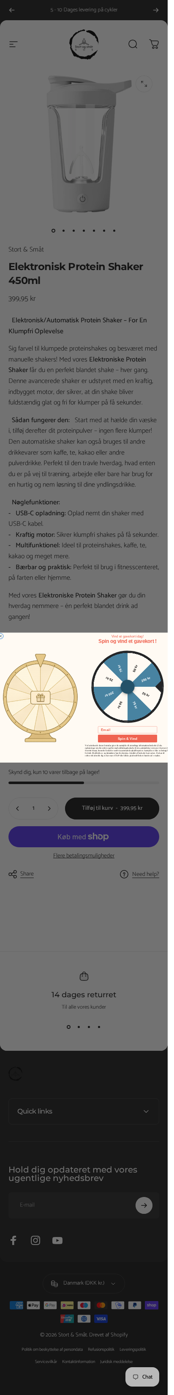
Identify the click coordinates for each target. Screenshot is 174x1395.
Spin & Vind (127, 738)
